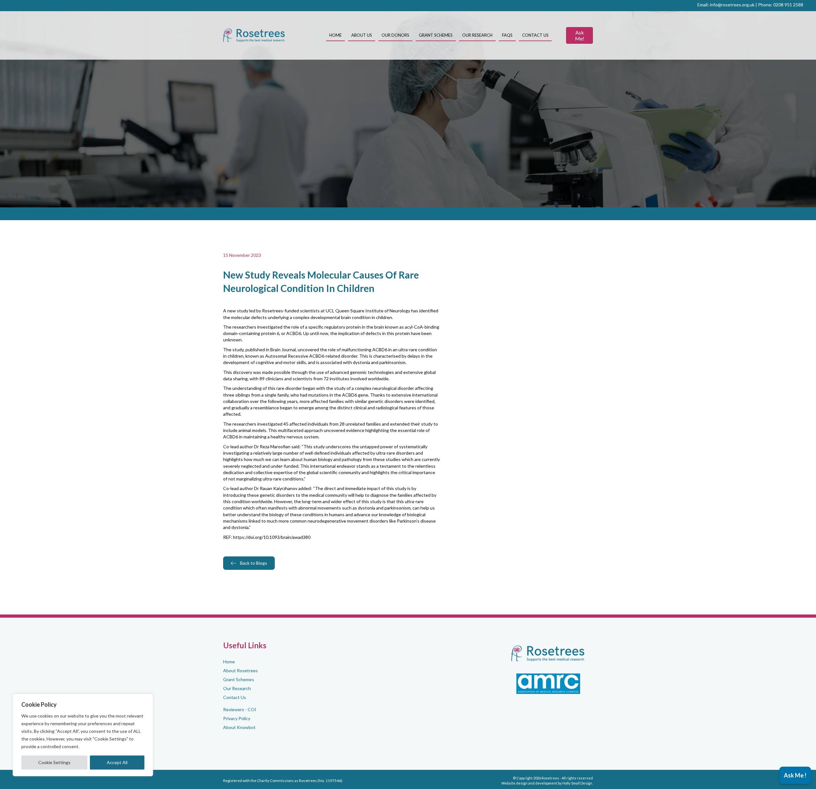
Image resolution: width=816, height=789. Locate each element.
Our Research (237, 688)
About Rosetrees (240, 670)
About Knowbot (239, 727)
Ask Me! (579, 35)
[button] (795, 775)
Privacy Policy (236, 718)
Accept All (117, 762)
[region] (83, 735)
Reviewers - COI (239, 709)
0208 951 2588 (788, 4)
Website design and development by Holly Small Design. (547, 783)
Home (229, 661)
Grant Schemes (238, 679)
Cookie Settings (54, 762)
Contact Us (234, 697)
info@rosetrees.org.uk (732, 4)
